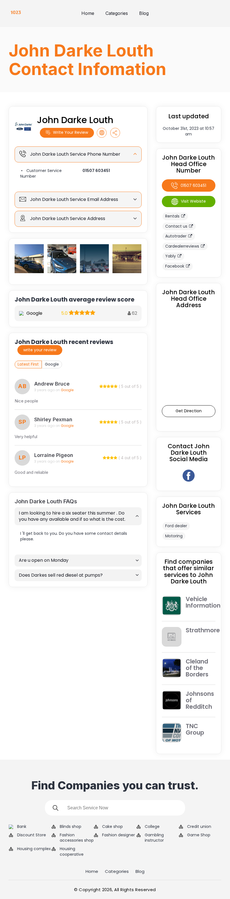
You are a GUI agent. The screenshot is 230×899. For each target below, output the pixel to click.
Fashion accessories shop (77, 837)
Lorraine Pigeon (53, 455)
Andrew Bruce (52, 384)
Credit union (199, 826)
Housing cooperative (72, 851)
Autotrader (176, 236)
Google (52, 364)
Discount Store (31, 835)
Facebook (174, 266)
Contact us (176, 226)
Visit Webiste (193, 201)
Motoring (174, 536)
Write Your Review (70, 132)
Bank (21, 826)
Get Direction (189, 411)
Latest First (28, 364)
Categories (116, 13)
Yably (170, 256)
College (152, 826)
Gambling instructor (154, 837)
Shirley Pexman (53, 419)
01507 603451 (96, 170)
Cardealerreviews (182, 246)
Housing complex (34, 849)
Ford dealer (176, 526)
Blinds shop (70, 826)
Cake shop (112, 826)
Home (87, 13)
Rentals (172, 216)
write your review (39, 350)
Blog (144, 13)
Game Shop (198, 835)
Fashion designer (118, 835)
